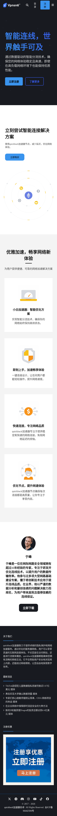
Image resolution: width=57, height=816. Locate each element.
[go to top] (48, 804)
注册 (45, 5)
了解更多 (34, 81)
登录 (35, 5)
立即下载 (28, 608)
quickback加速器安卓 (14, 807)
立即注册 (14, 81)
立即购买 (14, 157)
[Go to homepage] (11, 5)
